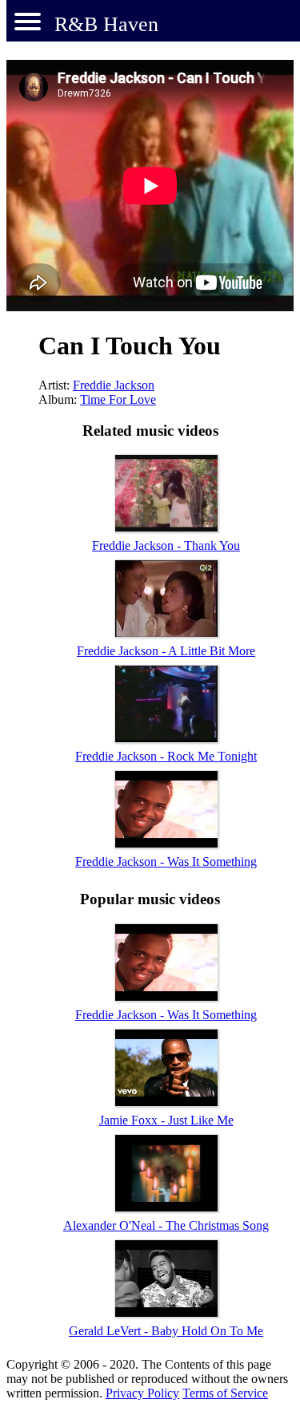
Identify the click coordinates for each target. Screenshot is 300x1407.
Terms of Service (225, 1393)
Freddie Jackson (113, 385)
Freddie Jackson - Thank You (166, 545)
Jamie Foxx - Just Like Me (166, 1120)
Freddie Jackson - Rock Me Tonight (166, 756)
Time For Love (118, 399)
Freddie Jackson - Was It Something (166, 861)
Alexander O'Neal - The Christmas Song (166, 1225)
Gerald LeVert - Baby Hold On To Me (166, 1331)
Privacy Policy (142, 1393)
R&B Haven (106, 24)
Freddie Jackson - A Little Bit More (166, 651)
